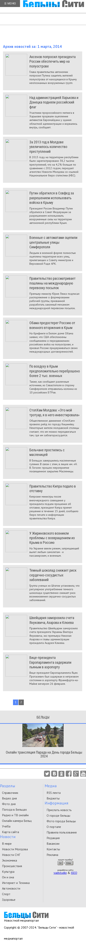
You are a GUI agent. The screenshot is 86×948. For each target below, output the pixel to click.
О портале (54, 827)
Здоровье (8, 900)
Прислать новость (59, 810)
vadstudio (60, 873)
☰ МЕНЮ (10, 3)
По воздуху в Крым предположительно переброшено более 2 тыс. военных (54, 371)
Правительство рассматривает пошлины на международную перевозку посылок (52, 283)
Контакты (53, 849)
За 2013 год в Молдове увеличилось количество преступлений (48, 147)
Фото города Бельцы (61, 821)
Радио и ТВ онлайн (15, 815)
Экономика (9, 860)
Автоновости (11, 888)
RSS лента (54, 793)
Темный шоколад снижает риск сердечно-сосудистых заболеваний (52, 575)
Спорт (6, 894)
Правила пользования (62, 832)
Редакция (53, 838)
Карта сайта (10, 832)
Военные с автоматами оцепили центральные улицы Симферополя (53, 242)
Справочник (10, 793)
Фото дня (9, 804)
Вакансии (53, 843)
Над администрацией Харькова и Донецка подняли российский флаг (53, 102)
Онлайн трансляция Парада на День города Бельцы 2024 (44, 754)
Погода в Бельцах (14, 809)
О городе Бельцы (58, 815)
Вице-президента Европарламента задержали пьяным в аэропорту (50, 662)
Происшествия (12, 866)
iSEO (74, 873)
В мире (7, 843)
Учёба (6, 826)
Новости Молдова (15, 849)
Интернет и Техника (16, 883)
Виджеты (53, 798)
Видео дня (9, 798)
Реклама (52, 855)
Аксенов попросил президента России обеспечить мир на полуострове (52, 61)
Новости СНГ (11, 855)
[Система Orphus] (65, 866)
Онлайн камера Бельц (17, 821)
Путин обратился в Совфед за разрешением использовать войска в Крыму (51, 198)
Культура (8, 872)
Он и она (8, 877)
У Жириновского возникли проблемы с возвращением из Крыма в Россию (52, 538)
